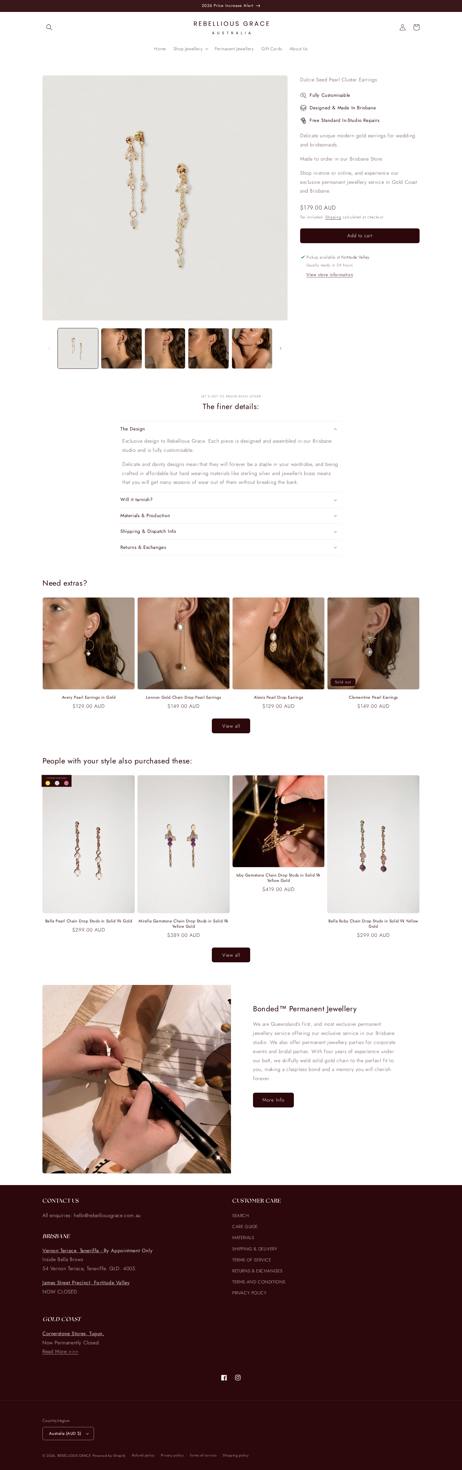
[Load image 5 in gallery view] (252, 348)
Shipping (333, 217)
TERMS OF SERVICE (251, 1260)
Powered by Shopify (109, 1455)
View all (231, 726)
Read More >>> (60, 1351)
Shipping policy (236, 1455)
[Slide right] (281, 348)
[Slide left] (49, 348)
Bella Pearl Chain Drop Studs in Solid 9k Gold (88, 921)
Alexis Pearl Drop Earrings (278, 697)
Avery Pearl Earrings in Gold (89, 697)
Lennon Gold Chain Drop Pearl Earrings (183, 697)
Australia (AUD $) (65, 1433)
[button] (49, 27)
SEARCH (240, 1215)
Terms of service (203, 1455)
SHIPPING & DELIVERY (254, 1249)
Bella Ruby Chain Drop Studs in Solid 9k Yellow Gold (373, 924)
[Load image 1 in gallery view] (78, 348)
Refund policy (143, 1455)
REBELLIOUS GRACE (74, 1455)
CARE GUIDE (245, 1226)
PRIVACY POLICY (249, 1293)
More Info (273, 1099)
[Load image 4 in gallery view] (208, 348)
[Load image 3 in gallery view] (165, 348)
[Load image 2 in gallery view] (121, 348)
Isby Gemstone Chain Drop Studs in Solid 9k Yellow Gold (278, 878)
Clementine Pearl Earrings (373, 697)
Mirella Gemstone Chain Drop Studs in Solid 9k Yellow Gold (183, 924)
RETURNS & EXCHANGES (257, 1271)
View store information (329, 275)
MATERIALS (243, 1237)
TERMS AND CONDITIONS (258, 1282)
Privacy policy (172, 1455)
